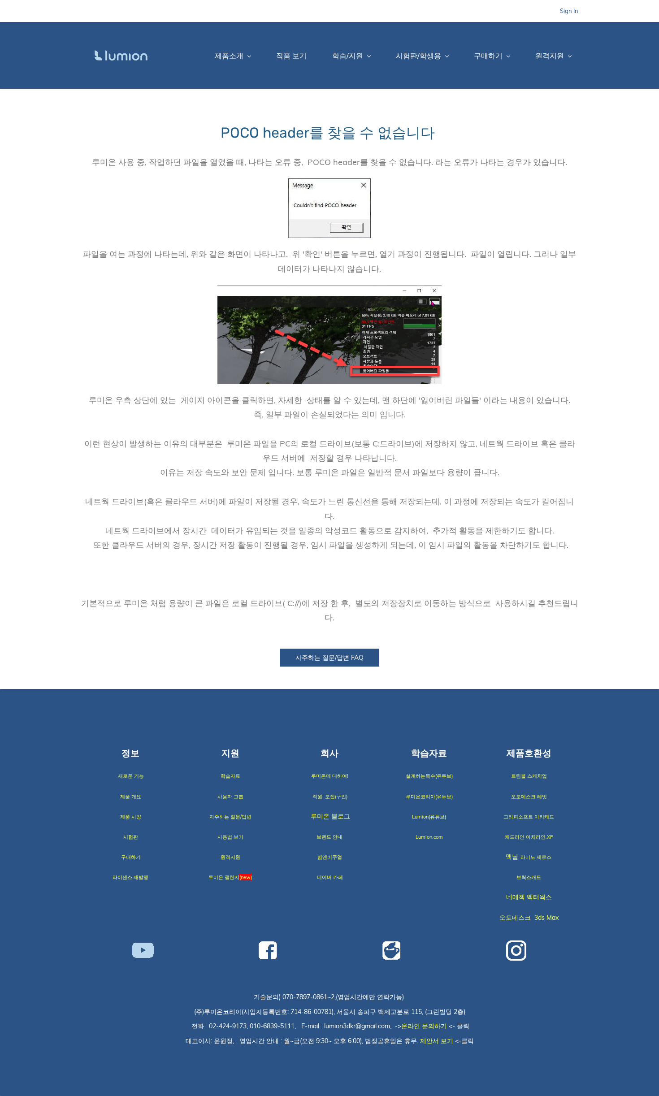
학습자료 (230, 776)
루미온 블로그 (330, 816)
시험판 (130, 837)
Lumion (424, 837)
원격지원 (230, 857)
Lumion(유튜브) (429, 817)
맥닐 (513, 857)
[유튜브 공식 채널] (143, 950)
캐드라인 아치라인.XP (529, 837)
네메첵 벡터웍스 (529, 897)
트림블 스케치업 (529, 776)
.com (437, 837)
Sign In (569, 10)
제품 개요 (130, 796)
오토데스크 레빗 (529, 796)
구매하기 (131, 857)
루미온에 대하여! (329, 776)
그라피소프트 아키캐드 (528, 817)
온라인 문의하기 (424, 1026)
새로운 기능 (131, 776)
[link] (329, 185)
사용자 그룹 (230, 796)
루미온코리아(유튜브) (429, 796)
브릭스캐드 (528, 877)
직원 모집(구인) (329, 796)
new (246, 877)
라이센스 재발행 (130, 877)
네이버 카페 (330, 877)
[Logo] (121, 55)
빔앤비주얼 (329, 857)
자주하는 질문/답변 (230, 817)
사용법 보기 (230, 837)
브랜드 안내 (329, 837)
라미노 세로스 (535, 857)
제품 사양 (130, 817)
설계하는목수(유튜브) (429, 776)
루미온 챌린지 (224, 877)
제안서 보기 (436, 1041)
